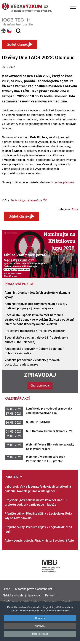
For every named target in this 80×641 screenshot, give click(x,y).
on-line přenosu (64, 182)
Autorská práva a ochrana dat (33, 589)
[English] (3, 30)
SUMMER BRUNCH (38, 422)
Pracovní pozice (19, 284)
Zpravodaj (40, 375)
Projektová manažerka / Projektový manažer (35, 331)
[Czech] (9, 30)
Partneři (50, 595)
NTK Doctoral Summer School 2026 (49, 431)
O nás (6, 589)
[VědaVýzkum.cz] (39, 6)
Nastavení (40, 625)
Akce (75, 209)
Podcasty (13, 477)
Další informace (40, 633)
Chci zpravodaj (40, 385)
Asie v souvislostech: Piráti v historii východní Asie (39, 540)
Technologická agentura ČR (28, 200)
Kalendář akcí (17, 398)
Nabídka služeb (13, 595)
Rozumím (40, 617)
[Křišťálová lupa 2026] (40, 254)
